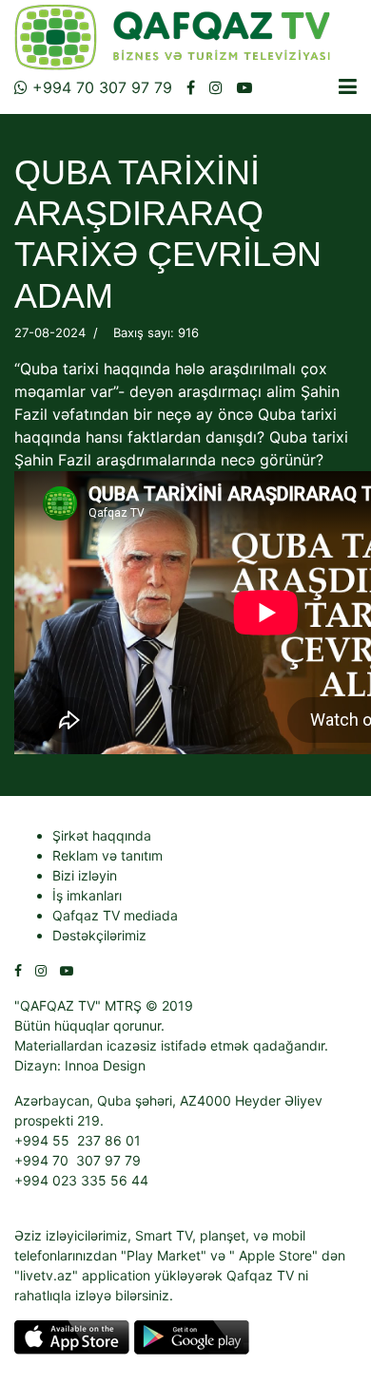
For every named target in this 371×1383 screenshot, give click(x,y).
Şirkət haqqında (101, 835)
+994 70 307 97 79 (100, 87)
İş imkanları (87, 895)
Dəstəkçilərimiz (99, 935)
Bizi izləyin (84, 875)
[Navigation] (348, 86)
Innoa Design (105, 1065)
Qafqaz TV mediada (115, 915)
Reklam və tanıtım (107, 855)
